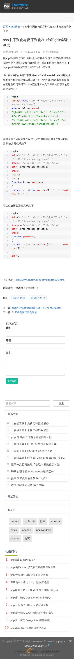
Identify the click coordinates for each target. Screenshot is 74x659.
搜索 (61, 403)
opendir (26, 529)
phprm (62, 641)
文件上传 (30, 521)
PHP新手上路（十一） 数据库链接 (29, 582)
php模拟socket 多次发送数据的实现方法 (33, 567)
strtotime (56, 521)
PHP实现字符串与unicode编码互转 (32, 471)
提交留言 (12, 381)
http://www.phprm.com (41, 116)
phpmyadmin (43, 529)
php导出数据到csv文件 (23, 559)
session (15, 538)
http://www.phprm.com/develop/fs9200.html (39, 279)
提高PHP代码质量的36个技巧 (29, 478)
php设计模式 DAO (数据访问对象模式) (32, 612)
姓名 (8, 327)
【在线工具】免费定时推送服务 (30, 423)
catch (14, 529)
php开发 (15, 26)
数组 (42, 521)
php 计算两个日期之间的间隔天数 (31, 437)
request (15, 521)
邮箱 (8, 340)
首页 (5, 26)
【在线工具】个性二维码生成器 (30, 430)
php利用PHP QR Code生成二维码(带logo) (34, 590)
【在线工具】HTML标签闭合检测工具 (34, 444)
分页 (27, 538)
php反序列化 (38, 297)
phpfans (13, 51)
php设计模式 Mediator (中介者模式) (30, 597)
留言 (8, 352)
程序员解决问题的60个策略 (27, 485)
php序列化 (19, 297)
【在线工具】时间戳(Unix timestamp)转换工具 (39, 457)
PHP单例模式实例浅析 (24, 312)
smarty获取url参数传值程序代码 (28, 627)
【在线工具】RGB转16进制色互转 (32, 451)
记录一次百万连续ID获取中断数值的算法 (35, 464)
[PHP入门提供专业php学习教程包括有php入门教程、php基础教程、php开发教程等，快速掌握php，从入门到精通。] (17, 6)
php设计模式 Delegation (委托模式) (30, 620)
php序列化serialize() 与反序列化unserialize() (37, 307)
